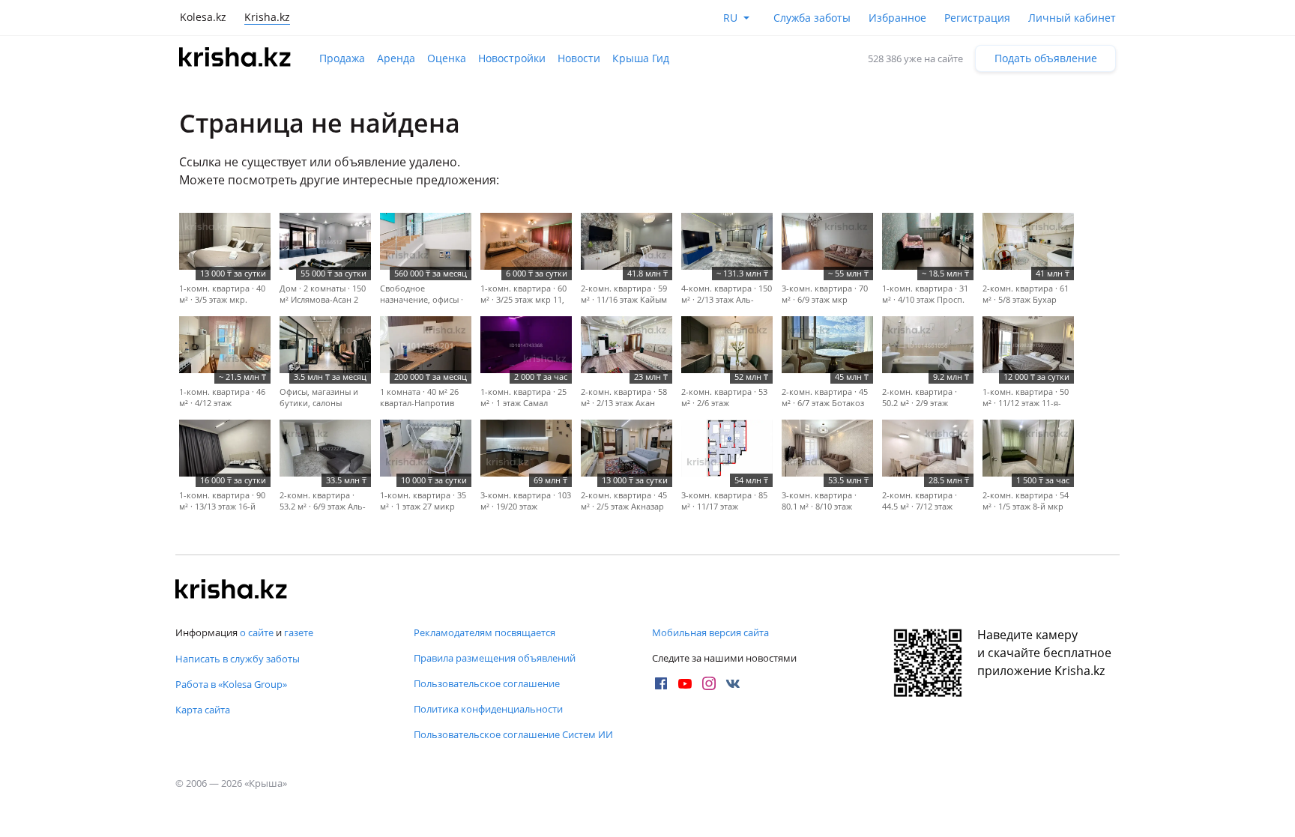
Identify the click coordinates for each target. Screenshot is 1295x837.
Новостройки (512, 58)
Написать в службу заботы (237, 658)
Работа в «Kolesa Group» (231, 684)
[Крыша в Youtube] (685, 683)
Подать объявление (1045, 58)
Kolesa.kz (203, 17)
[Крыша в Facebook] (661, 683)
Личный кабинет (1072, 17)
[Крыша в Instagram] (709, 683)
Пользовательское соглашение (487, 683)
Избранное (897, 17)
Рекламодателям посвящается (484, 632)
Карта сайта (202, 709)
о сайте (257, 632)
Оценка (446, 58)
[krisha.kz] (231, 590)
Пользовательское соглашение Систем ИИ (513, 734)
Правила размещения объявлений (495, 658)
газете (298, 632)
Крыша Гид (640, 58)
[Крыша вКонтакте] (733, 683)
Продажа (342, 58)
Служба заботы (812, 17)
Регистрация (977, 17)
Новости (579, 58)
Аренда (396, 58)
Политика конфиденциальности (488, 709)
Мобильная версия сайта (710, 632)
